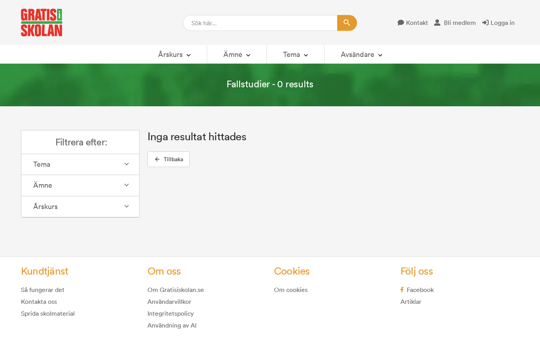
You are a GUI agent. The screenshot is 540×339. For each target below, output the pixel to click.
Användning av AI (171, 325)
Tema (291, 54)
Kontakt (417, 22)
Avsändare (357, 54)
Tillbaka (173, 159)
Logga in (503, 22)
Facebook (420, 290)
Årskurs (170, 54)
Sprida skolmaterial (48, 313)
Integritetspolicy (170, 313)
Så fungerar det (42, 290)
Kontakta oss (39, 301)
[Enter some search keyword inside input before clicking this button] (347, 23)
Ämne (232, 54)
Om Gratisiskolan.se (175, 290)
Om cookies (291, 290)
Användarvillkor (169, 301)
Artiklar (410, 301)
